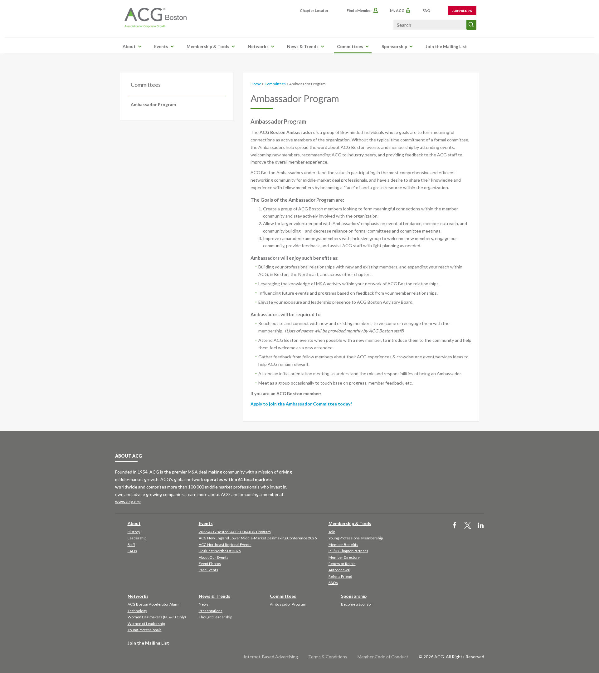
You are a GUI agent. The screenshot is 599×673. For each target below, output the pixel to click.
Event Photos (210, 563)
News (203, 604)
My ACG (397, 10)
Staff (131, 544)
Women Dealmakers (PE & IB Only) (157, 617)
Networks (258, 46)
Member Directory (344, 557)
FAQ (426, 10)
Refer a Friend (340, 576)
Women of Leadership (146, 623)
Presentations (210, 610)
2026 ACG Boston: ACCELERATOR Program (235, 531)
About (129, 46)
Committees (350, 46)
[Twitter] (467, 526)
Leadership (137, 538)
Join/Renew (462, 10)
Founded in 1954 (131, 471)
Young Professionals (145, 629)
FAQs (132, 550)
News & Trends (303, 46)
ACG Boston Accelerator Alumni (155, 604)
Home (256, 83)
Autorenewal (339, 569)
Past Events (208, 569)
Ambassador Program (153, 104)
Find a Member (359, 10)
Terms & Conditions (327, 656)
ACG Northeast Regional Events (225, 544)
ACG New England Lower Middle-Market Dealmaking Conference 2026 (258, 538)
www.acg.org (128, 501)
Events (161, 46)
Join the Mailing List (446, 46)
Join (332, 531)
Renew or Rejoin (342, 563)
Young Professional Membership (356, 538)
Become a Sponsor (356, 604)
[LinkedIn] (480, 526)
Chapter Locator (314, 10)
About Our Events (213, 557)
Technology (137, 610)
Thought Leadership (215, 617)
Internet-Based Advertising (271, 656)
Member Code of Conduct (383, 656)
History (134, 531)
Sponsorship (394, 46)
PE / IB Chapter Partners (348, 550)
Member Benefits (343, 544)
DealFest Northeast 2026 (220, 550)
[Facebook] (454, 526)
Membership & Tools (208, 46)
